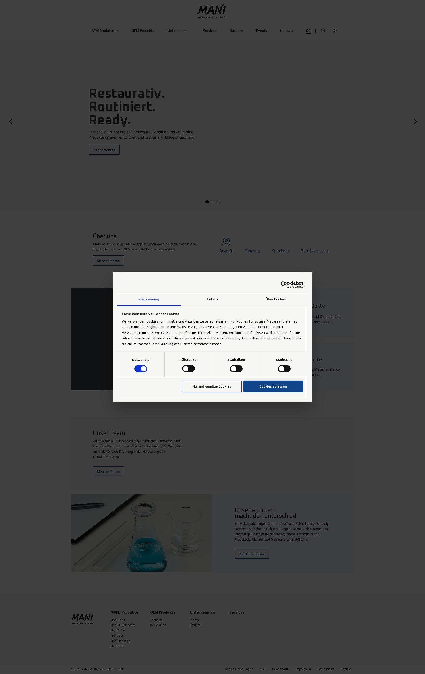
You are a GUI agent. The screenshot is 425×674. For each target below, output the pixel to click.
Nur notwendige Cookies (212, 386)
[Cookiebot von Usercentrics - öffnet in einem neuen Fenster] (284, 284)
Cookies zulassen (273, 386)
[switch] (188, 368)
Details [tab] (212, 299)
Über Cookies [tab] (276, 299)
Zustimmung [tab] (149, 299)
